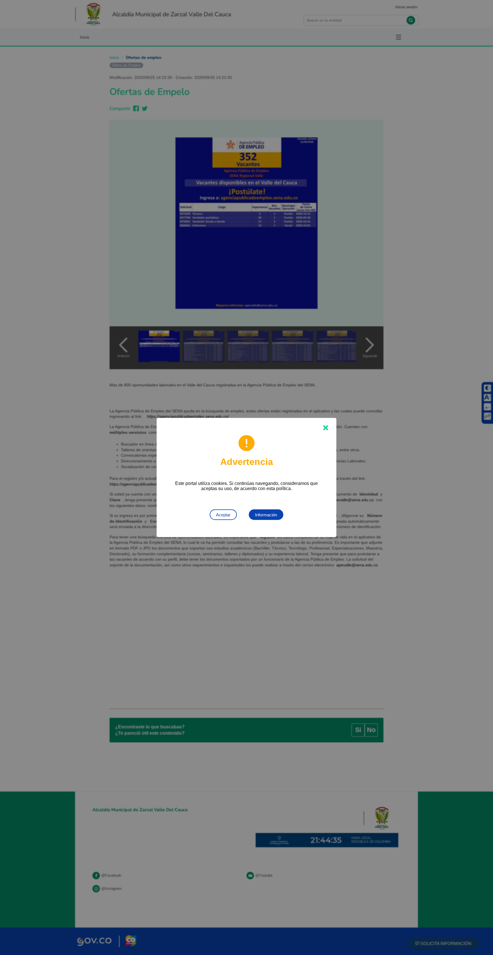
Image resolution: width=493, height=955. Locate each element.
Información (266, 514)
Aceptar (223, 514)
